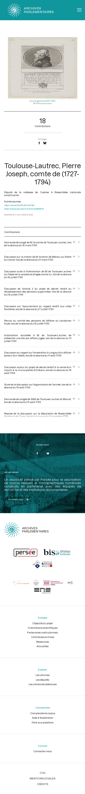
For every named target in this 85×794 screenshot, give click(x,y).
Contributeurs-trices (42, 636)
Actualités (42, 646)
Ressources (42, 641)
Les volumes (43, 674)
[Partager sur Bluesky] (44, 143)
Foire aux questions (42, 722)
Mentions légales (42, 778)
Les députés (42, 679)
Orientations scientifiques (43, 627)
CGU (43, 772)
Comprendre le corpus (42, 713)
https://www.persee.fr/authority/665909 (24, 209)
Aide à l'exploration (42, 717)
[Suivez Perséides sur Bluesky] (48, 453)
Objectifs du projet (42, 623)
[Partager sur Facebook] (39, 143)
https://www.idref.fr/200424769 (19, 205)
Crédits (42, 784)
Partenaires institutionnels (42, 632)
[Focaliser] (74, 244)
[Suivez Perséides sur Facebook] (37, 453)
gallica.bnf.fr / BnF (46, 101)
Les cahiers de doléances (43, 684)
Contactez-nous (42, 751)
